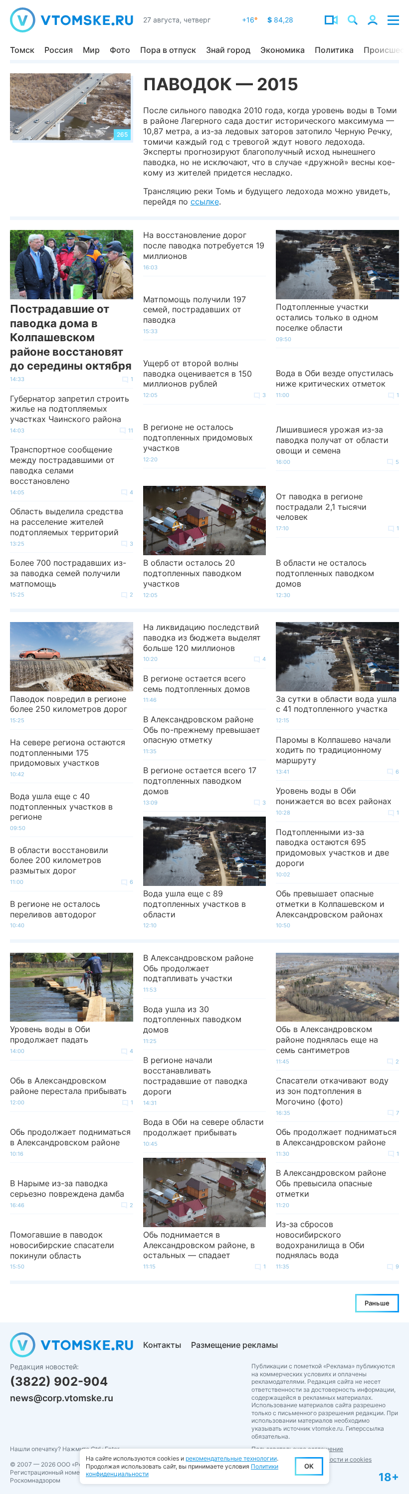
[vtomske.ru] (71, 19)
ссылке (205, 202)
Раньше (377, 1303)
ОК (309, 1466)
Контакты (162, 1345)
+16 (249, 19)
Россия (58, 50)
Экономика (282, 50)
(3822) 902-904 (59, 1381)
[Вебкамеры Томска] (331, 19)
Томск (22, 50)
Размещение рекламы (234, 1345)
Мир (91, 50)
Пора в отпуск (168, 50)
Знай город (228, 50)
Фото (120, 50)
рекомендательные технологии (231, 1458)
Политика (334, 50)
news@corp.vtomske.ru (61, 1398)
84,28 (280, 19)
